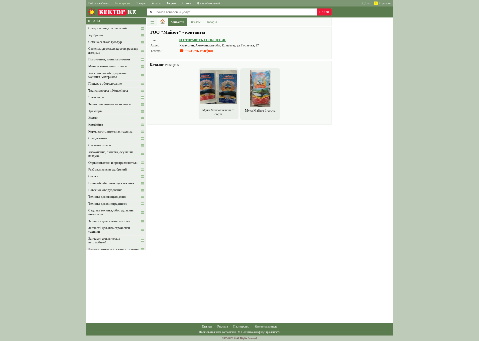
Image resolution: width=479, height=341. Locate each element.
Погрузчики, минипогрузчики (109, 59)
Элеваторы (96, 97)
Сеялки (93, 176)
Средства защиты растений (107, 28)
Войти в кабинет (98, 3)
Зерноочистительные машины (109, 104)
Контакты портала (266, 326)
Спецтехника (97, 138)
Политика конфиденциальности (260, 332)
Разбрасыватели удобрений (107, 169)
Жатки (93, 118)
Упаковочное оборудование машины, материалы (107, 75)
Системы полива (100, 145)
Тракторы (95, 111)
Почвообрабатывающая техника (111, 183)
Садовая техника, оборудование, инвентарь (111, 212)
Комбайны (95, 125)
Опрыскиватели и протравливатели (112, 163)
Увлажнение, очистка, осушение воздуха (110, 154)
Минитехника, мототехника (107, 66)
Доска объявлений (208, 3)
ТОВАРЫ (94, 21)
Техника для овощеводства (107, 196)
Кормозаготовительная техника (110, 131)
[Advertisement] (239, 161)
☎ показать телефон (196, 51)
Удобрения (96, 35)
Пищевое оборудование (105, 83)
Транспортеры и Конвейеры (108, 90)
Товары (140, 3)
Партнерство (241, 326)
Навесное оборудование (105, 190)
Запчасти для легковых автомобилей (104, 240)
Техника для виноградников (107, 203)
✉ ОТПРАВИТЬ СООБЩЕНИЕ (202, 40)
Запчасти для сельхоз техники (109, 221)
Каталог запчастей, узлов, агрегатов (113, 249)
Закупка (171, 3)
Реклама (222, 326)
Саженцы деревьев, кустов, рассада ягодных (113, 50)
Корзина (383, 3)
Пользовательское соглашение (217, 332)
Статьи (186, 3)
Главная (207, 326)
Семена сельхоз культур (105, 42)
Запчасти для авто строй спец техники (109, 229)
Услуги (155, 3)
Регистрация (122, 3)
